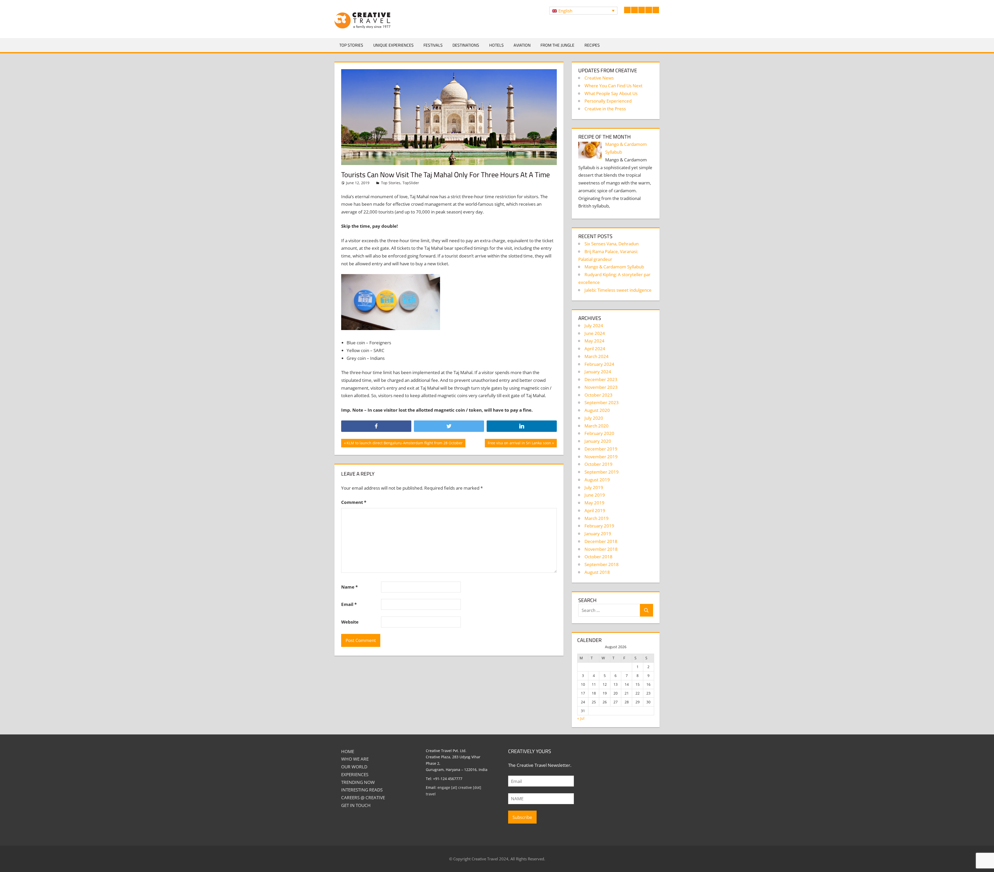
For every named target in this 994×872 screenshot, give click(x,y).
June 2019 (594, 495)
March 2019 (596, 518)
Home (347, 751)
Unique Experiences (393, 45)
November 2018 (601, 549)
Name (349, 587)
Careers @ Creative (363, 797)
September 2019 (601, 472)
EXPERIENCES (354, 774)
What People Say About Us (611, 93)
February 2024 (599, 364)
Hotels (496, 45)
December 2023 (600, 379)
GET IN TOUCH (356, 805)
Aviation (522, 45)
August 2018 (597, 572)
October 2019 (598, 464)
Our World (354, 767)
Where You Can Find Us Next (613, 86)
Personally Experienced (608, 101)
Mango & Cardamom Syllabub (614, 267)
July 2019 (593, 487)
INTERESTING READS (362, 790)
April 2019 (594, 510)
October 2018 (598, 557)
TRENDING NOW (358, 782)
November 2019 (601, 457)
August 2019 (597, 480)
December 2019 (600, 449)
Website (350, 622)
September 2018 (601, 564)
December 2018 (600, 541)
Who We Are (355, 759)
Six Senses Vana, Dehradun (611, 244)
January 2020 (597, 441)
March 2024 (596, 356)
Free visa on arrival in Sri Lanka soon (519, 443)
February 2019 (599, 526)
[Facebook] (376, 426)
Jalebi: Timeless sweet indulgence (618, 290)
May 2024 (594, 341)
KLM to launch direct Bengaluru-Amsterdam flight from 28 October (404, 443)
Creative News (599, 78)
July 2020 (593, 418)
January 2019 (597, 534)
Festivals (433, 45)
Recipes (592, 45)
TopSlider (411, 182)
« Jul (580, 718)
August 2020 (597, 410)
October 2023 (598, 395)
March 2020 (596, 426)
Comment (353, 502)
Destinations (465, 45)
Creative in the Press (605, 109)
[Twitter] (449, 426)
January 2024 (597, 372)
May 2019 (594, 503)
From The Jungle (557, 45)
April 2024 (594, 349)
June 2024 (594, 333)
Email (349, 604)
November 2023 (601, 387)
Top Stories (351, 45)
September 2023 (601, 402)
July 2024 (593, 325)
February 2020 (599, 433)
